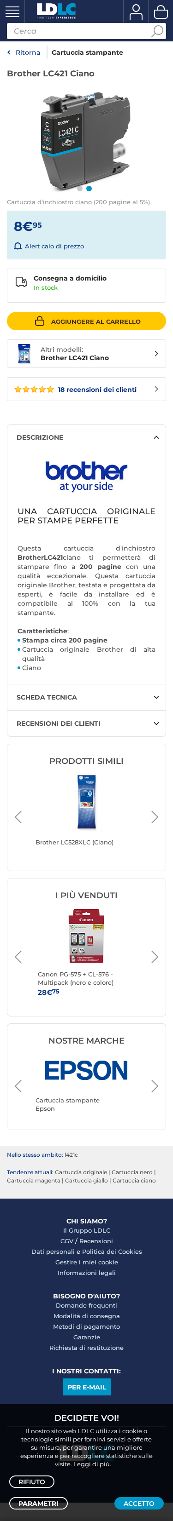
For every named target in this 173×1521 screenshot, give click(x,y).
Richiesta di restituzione (86, 1347)
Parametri (38, 1503)
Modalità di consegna (87, 1316)
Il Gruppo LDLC (86, 1230)
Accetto (139, 1503)
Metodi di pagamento (86, 1326)
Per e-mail (86, 1387)
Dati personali (53, 1251)
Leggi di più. (92, 1464)
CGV (66, 1241)
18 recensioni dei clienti (96, 389)
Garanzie (86, 1337)
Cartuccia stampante (87, 52)
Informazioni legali (87, 1272)
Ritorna (28, 52)
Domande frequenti (86, 1305)
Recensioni (96, 1241)
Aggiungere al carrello (96, 321)
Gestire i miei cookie (86, 1262)
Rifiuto (31, 1482)
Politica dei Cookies (112, 1251)
